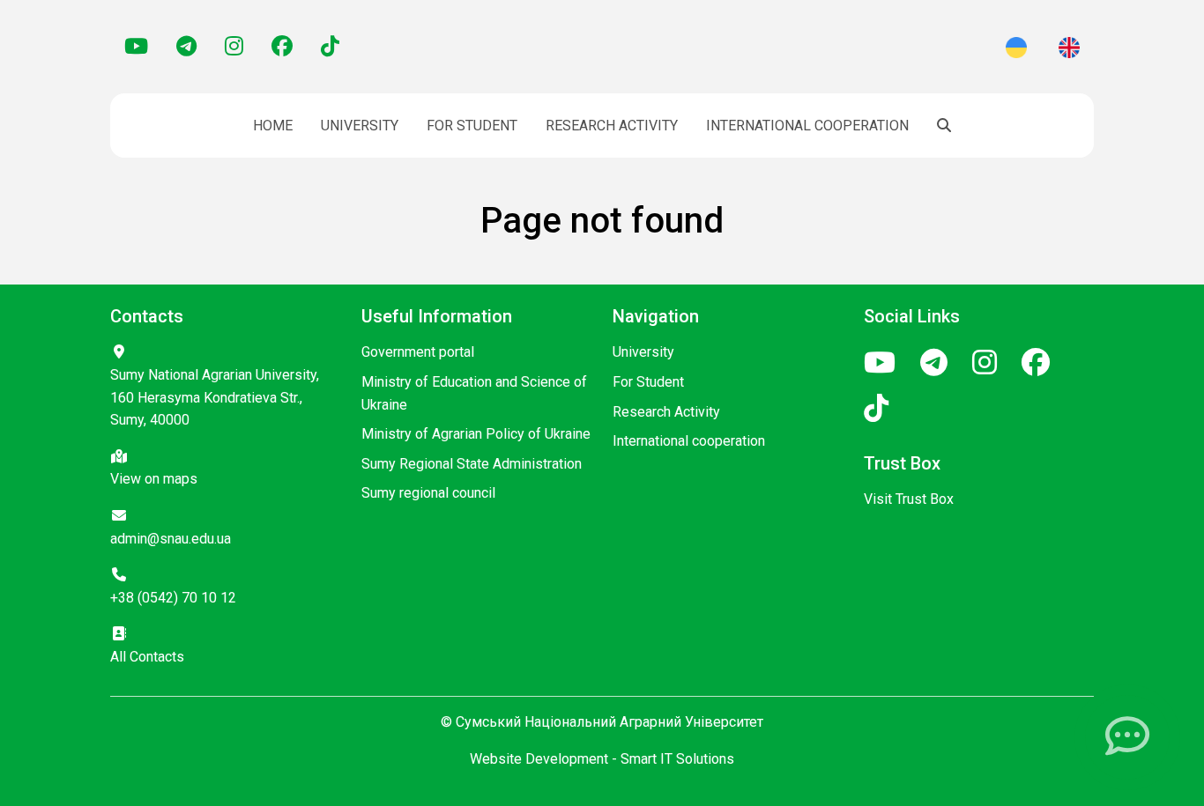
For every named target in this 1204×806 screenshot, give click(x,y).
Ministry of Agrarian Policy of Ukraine (476, 433)
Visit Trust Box (909, 499)
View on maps (153, 478)
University (359, 125)
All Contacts (147, 656)
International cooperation (807, 125)
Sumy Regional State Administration (471, 463)
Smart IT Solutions (677, 759)
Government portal (417, 352)
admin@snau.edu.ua (170, 538)
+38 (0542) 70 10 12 (173, 597)
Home (273, 125)
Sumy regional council (428, 492)
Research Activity (612, 125)
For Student (472, 125)
